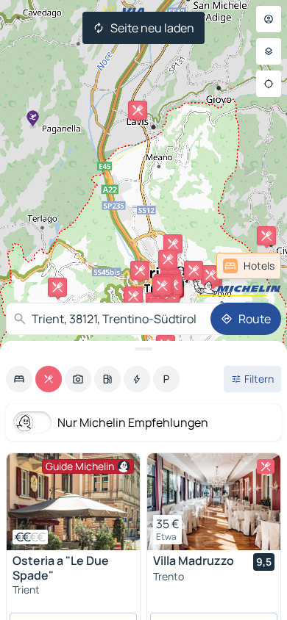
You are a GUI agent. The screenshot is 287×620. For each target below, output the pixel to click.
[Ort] (268, 84)
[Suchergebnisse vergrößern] (143, 349)
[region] (73, 501)
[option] (19, 379)
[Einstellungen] (268, 51)
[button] (133, 296)
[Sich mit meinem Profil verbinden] (268, 19)
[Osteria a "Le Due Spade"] (73, 501)
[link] (248, 266)
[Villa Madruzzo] (213, 501)
